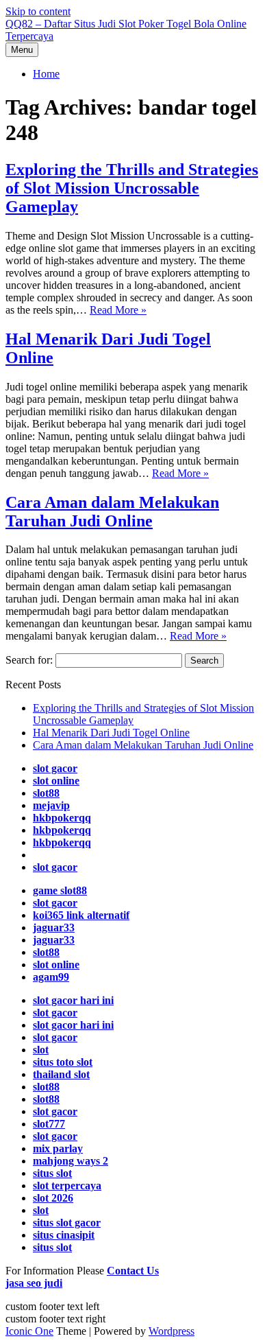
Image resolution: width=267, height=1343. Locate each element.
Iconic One (29, 1331)
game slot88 (60, 890)
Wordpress (171, 1331)
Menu (22, 50)
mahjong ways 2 (70, 1161)
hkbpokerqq (62, 818)
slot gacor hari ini (73, 1000)
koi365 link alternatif (81, 915)
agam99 (51, 977)
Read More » (118, 310)
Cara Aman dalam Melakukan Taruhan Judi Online (112, 511)
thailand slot (61, 1074)
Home (46, 74)
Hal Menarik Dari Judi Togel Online (111, 732)
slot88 (46, 793)
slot (41, 1049)
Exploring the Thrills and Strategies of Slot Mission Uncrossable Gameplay (131, 188)
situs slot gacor (67, 1222)
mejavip (51, 805)
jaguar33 (54, 927)
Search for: (29, 660)
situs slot (52, 1247)
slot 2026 (53, 1198)
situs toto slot (62, 1062)
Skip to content (38, 11)
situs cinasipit (63, 1235)
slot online (56, 780)
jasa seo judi (33, 1283)
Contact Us (133, 1270)
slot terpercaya (67, 1185)
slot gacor (55, 768)
